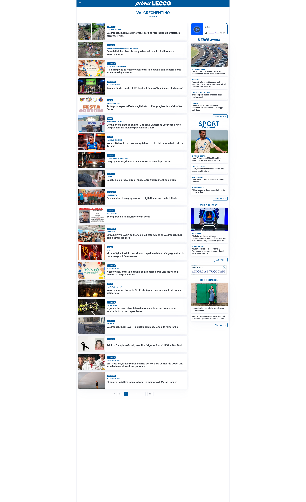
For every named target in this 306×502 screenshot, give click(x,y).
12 (150, 394)
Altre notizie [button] (220, 116)
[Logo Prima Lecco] (153, 3)
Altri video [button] (221, 260)
